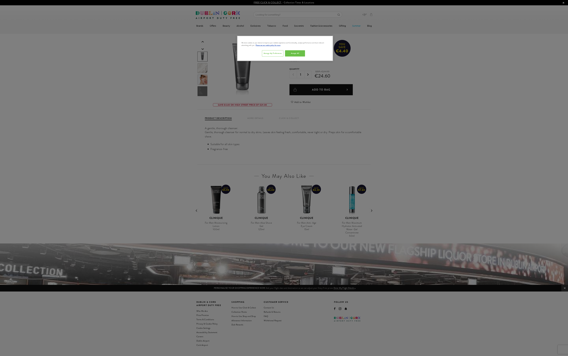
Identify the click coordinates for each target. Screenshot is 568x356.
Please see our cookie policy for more (268, 45)
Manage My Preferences (273, 53)
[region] (285, 48)
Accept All (295, 53)
